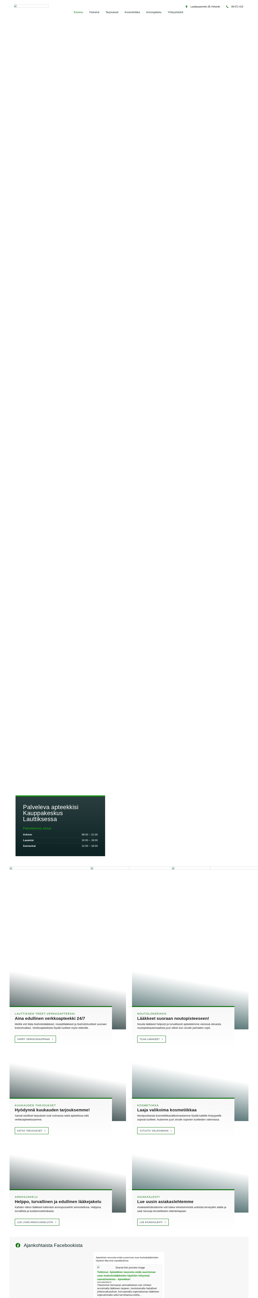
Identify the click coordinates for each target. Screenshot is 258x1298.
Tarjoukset (112, 12)
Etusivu (78, 12)
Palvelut (94, 12)
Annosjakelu (154, 12)
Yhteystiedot (175, 12)
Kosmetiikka (132, 12)
